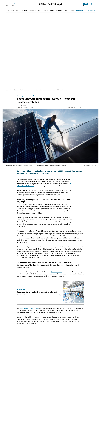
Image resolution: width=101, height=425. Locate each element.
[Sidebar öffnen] (7, 10)
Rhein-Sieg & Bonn (25, 90)
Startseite (8, 90)
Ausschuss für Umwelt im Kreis (29, 308)
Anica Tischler (22, 105)
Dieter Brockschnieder (27, 295)
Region (16, 90)
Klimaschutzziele (56, 272)
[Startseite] (50, 4)
